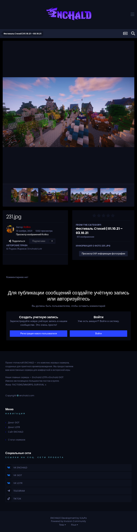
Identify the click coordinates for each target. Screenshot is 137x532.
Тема (62, 524)
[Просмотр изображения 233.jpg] (84, 195)
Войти (98, 333)
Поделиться (18, 241)
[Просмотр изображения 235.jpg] (24, 195)
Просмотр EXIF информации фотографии (103, 253)
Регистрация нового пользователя (38, 333)
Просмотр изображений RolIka (32, 234)
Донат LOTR (14, 427)
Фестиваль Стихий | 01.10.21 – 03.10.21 (99, 230)
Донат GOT (13, 422)
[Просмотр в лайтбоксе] (68, 112)
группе (55, 380)
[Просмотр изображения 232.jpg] (113, 195)
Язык (74, 524)
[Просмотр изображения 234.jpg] (54, 195)
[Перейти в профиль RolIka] (10, 229)
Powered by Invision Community (68, 521)
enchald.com (26, 395)
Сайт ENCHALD (15, 431)
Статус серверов (16, 439)
